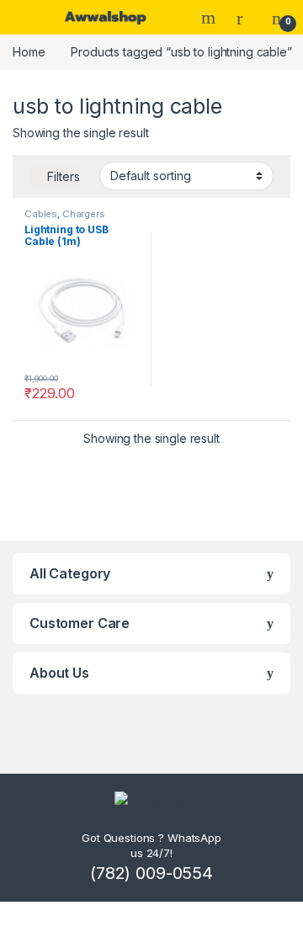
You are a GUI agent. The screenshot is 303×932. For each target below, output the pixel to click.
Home (29, 52)
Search (210, 17)
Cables (40, 214)
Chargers (83, 214)
